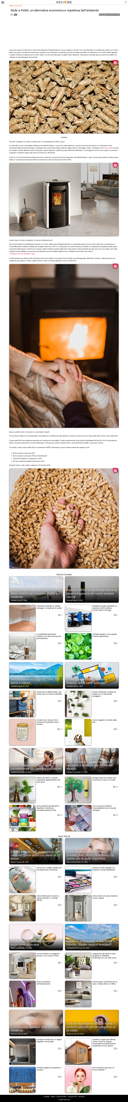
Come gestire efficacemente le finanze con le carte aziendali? (87, 681)
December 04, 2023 (25, 772)
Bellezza (14, 948)
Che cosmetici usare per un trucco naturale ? (103, 1069)
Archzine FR (72, 1096)
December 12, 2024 (25, 948)
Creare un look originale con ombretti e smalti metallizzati (103, 869)
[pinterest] (115, 62)
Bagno (13, 862)
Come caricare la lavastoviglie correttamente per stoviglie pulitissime (36, 767)
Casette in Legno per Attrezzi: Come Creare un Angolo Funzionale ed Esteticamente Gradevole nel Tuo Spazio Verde (104, 1043)
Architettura (71, 948)
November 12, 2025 (81, 862)
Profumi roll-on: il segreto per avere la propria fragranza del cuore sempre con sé (92, 593)
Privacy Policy (61, 1096)
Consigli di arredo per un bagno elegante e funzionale (49, 1040)
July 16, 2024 (22, 1034)
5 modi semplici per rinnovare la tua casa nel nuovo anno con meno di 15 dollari (35, 855)
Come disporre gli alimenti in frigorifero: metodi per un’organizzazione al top (48, 808)
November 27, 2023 (80, 772)
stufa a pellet (108, 148)
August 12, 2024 (23, 686)
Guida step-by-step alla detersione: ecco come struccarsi (34, 942)
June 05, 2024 (79, 1034)
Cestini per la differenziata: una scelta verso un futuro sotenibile (49, 693)
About (53, 1096)
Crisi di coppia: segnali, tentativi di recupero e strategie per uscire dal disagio (89, 765)
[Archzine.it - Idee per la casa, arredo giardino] (64, 2)
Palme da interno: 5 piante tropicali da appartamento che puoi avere (48, 780)
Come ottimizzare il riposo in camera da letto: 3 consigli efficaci (48, 898)
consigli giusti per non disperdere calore (22, 254)
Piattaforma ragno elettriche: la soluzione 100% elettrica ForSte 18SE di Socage (104, 608)
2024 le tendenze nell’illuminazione (43, 983)
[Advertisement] (64, 34)
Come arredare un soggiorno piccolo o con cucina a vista (48, 955)
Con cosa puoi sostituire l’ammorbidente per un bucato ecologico (104, 808)
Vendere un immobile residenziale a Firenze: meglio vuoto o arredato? (91, 942)
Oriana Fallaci (103, 14)
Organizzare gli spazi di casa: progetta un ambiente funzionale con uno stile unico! (104, 956)
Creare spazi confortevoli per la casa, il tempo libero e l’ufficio (104, 983)
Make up (70, 862)
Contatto (47, 1096)
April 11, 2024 (78, 686)
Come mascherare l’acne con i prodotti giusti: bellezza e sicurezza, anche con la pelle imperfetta (90, 855)
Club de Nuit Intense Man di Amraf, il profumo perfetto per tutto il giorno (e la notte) (91, 1027)
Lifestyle (18, 6)
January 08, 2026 (22, 862)
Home (11, 6)
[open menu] (2, 2)
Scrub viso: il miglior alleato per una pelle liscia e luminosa (49, 869)
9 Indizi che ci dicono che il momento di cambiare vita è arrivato (48, 722)
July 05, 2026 (22, 600)
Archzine (81, 1096)
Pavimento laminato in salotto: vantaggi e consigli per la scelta (49, 607)
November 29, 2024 (83, 948)
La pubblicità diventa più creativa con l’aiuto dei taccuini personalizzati (49, 636)
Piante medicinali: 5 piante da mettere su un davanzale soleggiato (104, 694)
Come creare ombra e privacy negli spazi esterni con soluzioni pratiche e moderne (35, 593)
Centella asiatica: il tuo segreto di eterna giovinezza (104, 635)
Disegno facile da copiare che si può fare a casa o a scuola (104, 779)
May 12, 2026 (78, 600)
